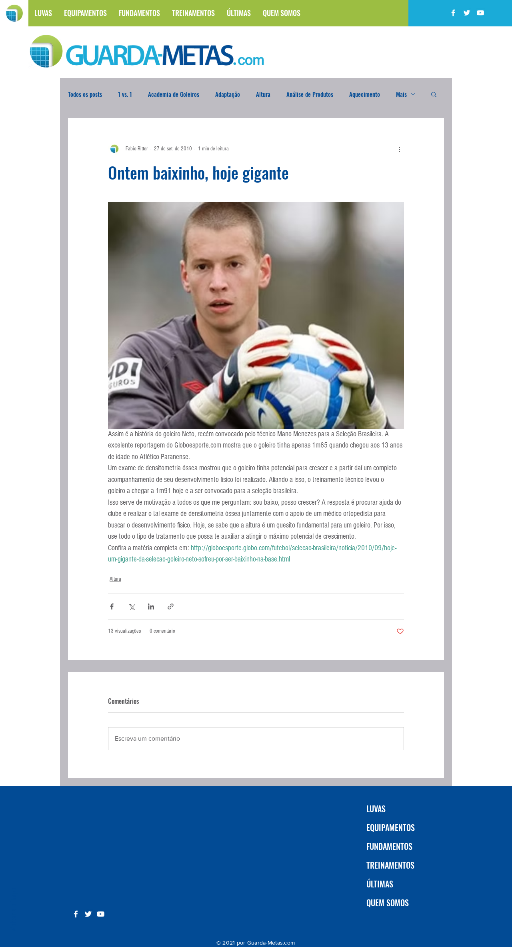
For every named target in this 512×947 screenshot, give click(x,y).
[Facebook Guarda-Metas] (453, 12)
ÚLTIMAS (379, 884)
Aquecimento (364, 94)
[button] (434, 94)
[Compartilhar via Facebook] (112, 606)
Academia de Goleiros (173, 94)
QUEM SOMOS (387, 903)
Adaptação (227, 94)
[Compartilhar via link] (170, 606)
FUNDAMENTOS (389, 846)
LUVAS (376, 809)
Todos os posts (85, 94)
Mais (401, 94)
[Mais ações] (399, 149)
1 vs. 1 (125, 94)
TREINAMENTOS (390, 865)
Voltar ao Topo (12, 909)
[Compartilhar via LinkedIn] (151, 606)
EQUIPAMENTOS (390, 827)
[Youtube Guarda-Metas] (480, 12)
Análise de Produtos (309, 94)
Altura (263, 94)
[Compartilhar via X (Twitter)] (131, 606)
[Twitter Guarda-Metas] (466, 12)
